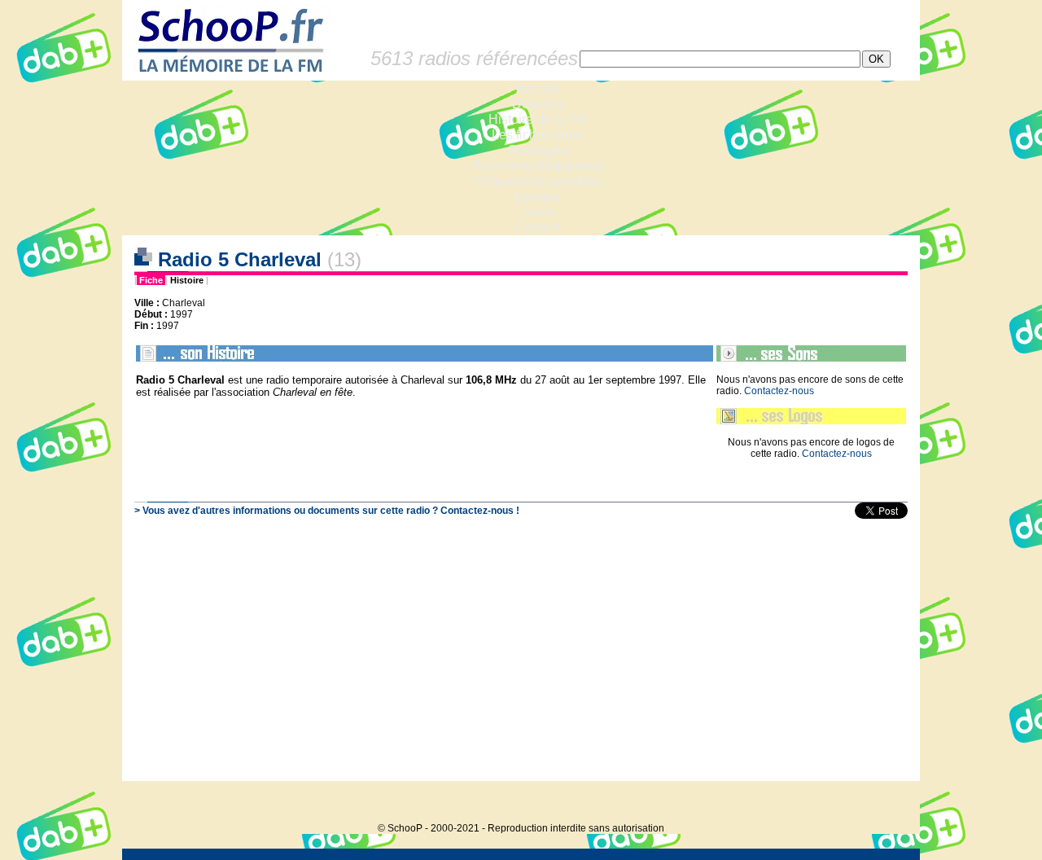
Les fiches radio (537, 135)
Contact (537, 228)
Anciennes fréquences (537, 166)
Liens (538, 212)
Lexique (537, 197)
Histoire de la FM (537, 119)
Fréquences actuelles (537, 181)
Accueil (537, 88)
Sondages (537, 150)
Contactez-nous (779, 391)
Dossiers (537, 104)
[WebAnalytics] (887, 803)
